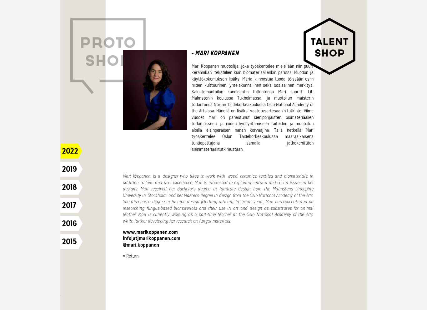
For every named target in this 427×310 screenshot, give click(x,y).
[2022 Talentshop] (330, 47)
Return (132, 256)
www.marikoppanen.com (150, 232)
